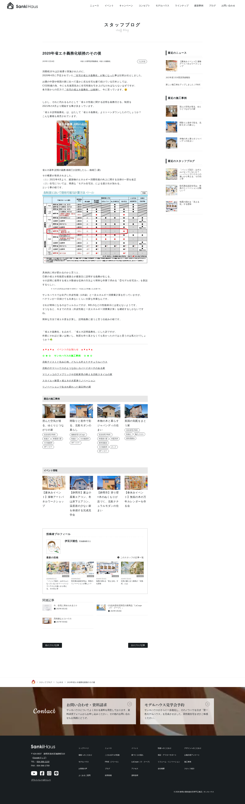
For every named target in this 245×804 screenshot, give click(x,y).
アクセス (134, 769)
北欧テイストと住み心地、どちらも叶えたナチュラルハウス (74, 362)
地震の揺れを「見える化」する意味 (107, 582)
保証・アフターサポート (167, 755)
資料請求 (134, 775)
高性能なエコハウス (63, 619)
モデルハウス (162, 5)
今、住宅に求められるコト (66, 605)
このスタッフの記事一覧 (132, 557)
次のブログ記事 (138, 645)
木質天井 (114, 439)
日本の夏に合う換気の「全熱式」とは (132, 582)
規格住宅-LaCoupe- (78, 435)
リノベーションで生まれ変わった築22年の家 (66, 387)
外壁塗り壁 (57, 439)
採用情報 (108, 775)
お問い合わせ (228, 5)
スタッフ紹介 (189, 769)
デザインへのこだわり (192, 748)
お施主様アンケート (192, 755)
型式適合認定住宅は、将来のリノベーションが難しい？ (82, 582)
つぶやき (142, 61)
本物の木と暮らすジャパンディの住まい (190, 140)
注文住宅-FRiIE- (50, 435)
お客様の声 (83, 769)
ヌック (113, 447)
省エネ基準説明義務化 (89, 61)
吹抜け (46, 439)
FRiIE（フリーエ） (112, 762)
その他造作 (48, 443)
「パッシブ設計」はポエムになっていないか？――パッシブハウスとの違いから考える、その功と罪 (57, 585)
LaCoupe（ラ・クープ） (141, 762)
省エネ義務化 (105, 61)
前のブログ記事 (52, 645)
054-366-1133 (43, 762)
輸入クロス (139, 434)
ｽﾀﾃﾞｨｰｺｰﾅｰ (48, 447)
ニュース (94, 5)
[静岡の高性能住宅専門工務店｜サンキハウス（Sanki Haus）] (28, 5)
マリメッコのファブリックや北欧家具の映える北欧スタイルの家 (77, 374)
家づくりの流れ (137, 755)
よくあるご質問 (84, 775)
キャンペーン (126, 5)
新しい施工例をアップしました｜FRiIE (183, 85)
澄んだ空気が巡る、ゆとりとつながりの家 (190, 108)
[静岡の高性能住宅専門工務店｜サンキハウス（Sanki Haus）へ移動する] (34, 682)
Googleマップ (39, 758)
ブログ (212, 5)
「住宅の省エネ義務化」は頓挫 (81, 89)
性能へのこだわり (164, 748)
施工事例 (187, 762)
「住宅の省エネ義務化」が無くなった (94, 75)
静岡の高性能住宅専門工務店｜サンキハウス (197, 792)
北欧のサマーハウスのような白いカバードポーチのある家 (73, 368)
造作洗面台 (103, 443)
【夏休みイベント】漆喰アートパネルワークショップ (190, 63)
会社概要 (161, 769)
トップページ (84, 748)
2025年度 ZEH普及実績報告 (178, 77)
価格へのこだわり (85, 755)
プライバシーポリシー (41, 780)
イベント (109, 5)
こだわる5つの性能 (112, 755)
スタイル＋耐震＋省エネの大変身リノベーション (68, 380)
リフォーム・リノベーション (169, 762)
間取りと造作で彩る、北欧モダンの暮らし (190, 124)
